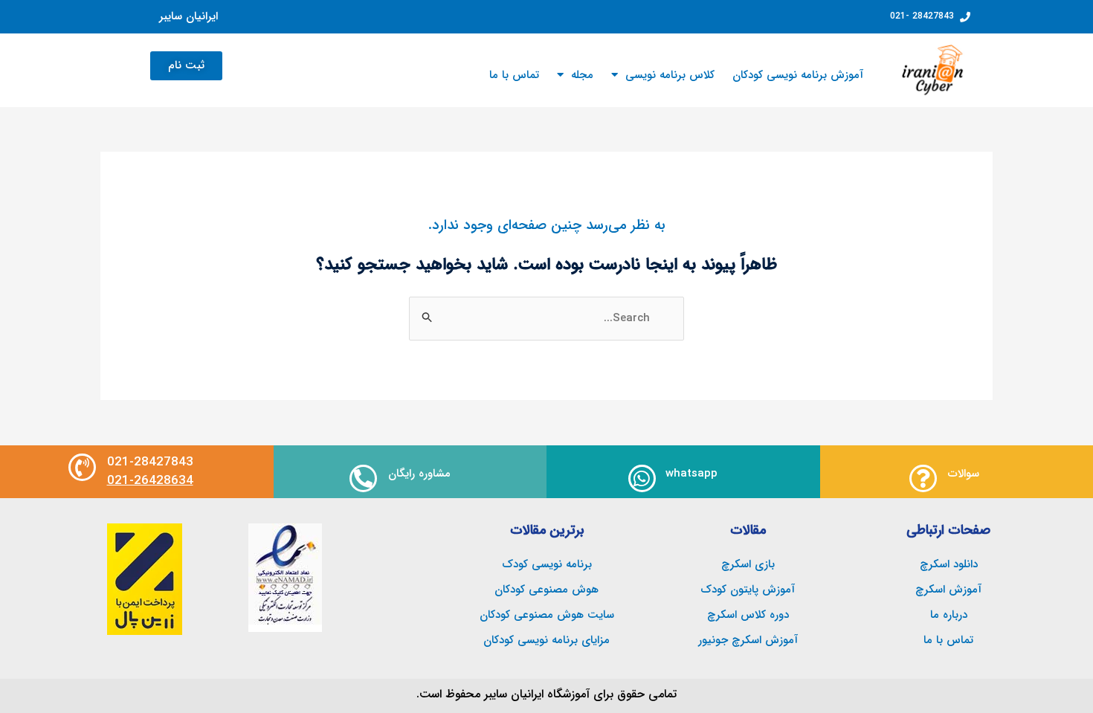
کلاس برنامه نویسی (670, 75)
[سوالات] (923, 478)
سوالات (963, 474)
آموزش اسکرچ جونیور (748, 640)
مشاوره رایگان (419, 474)
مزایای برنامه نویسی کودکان (546, 640)
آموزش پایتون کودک (747, 590)
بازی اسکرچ (748, 564)
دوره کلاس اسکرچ (748, 615)
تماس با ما (514, 75)
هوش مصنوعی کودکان (546, 590)
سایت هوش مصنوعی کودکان (547, 615)
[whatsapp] (642, 478)
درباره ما (948, 615)
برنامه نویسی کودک (547, 564)
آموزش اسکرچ (948, 590)
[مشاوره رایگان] (363, 478)
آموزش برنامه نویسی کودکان (797, 75)
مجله (582, 75)
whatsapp (691, 474)
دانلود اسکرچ (949, 564)
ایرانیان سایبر (188, 16)
